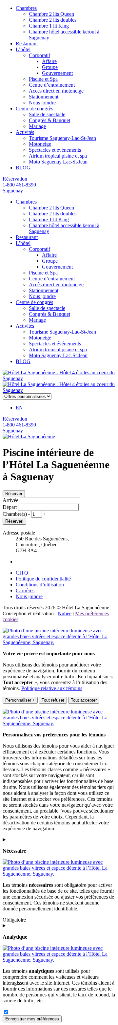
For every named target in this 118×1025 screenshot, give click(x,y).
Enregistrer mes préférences (32, 1018)
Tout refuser (53, 700)
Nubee (64, 613)
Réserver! (14, 521)
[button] (29, 514)
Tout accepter (84, 700)
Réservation (15, 179)
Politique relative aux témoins (51, 688)
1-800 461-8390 (19, 184)
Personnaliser (20, 700)
